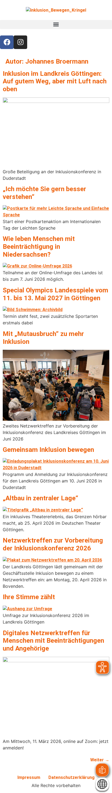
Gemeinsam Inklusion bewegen (48, 449)
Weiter (99, 759)
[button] (56, 24)
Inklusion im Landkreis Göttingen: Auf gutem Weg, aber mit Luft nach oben (55, 81)
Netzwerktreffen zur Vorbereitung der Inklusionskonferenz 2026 (53, 544)
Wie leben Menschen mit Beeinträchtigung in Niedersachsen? (39, 246)
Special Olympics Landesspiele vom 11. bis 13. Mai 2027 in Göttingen (55, 294)
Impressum (28, 777)
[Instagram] (20, 42)
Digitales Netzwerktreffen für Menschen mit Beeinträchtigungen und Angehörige (53, 640)
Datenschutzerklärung (71, 777)
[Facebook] (7, 42)
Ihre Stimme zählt (29, 597)
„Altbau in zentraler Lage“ (40, 498)
